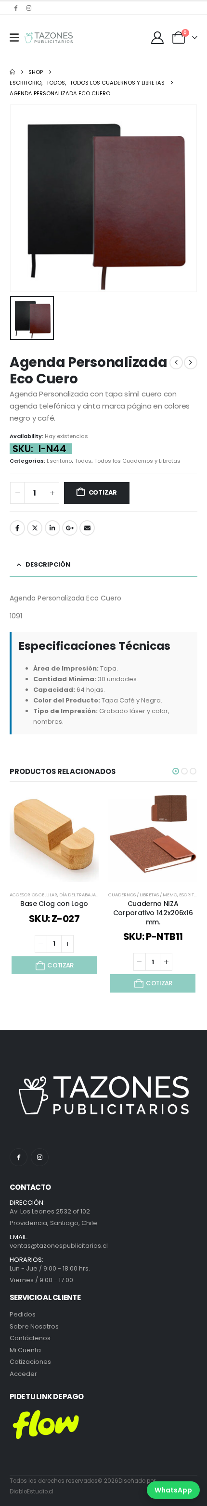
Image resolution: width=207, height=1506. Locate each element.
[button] (175, 771)
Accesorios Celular (33, 895)
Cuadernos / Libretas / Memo (142, 895)
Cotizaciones (30, 1361)
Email (87, 528)
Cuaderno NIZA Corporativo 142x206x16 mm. (153, 913)
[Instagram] (29, 7)
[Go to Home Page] (12, 72)
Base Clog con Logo (54, 903)
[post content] (54, 837)
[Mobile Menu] (14, 37)
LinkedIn (52, 528)
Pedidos (23, 1314)
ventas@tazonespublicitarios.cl (59, 1245)
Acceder (23, 1373)
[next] (190, 362)
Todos (83, 461)
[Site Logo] (48, 37)
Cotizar (103, 492)
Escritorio (59, 461)
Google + (70, 528)
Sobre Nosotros (34, 1326)
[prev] (176, 362)
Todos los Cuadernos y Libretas (137, 461)
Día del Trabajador (82, 895)
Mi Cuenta (25, 1350)
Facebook (17, 528)
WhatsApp (173, 1490)
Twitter (34, 528)
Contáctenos (30, 1338)
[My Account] (157, 37)
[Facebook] (15, 7)
